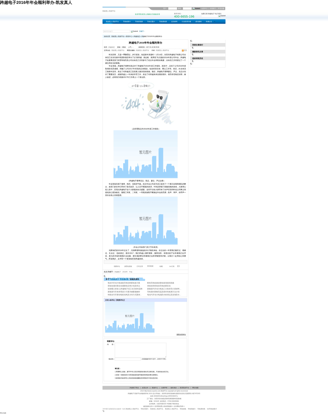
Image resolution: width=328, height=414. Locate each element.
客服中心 (155, 388)
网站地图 (195, 388)
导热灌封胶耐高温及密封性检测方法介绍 (163, 292)
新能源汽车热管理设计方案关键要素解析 (124, 292)
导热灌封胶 (163, 21)
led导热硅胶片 (212, 409)
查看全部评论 (181, 334)
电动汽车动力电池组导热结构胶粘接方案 (124, 283)
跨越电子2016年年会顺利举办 (152, 36)
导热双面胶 (139, 21)
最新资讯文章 (197, 52)
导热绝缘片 (192, 409)
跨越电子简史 (134, 388)
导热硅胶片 (127, 21)
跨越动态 (137, 36)
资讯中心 (129, 36)
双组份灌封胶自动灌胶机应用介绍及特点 (124, 286)
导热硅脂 (183, 409)
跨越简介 (109, 26)
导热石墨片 (151, 21)
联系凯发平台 (220, 12)
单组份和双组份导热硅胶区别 (159, 286)
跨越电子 (118, 272)
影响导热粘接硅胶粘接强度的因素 (160, 283)
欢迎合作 (145, 388)
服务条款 (174, 388)
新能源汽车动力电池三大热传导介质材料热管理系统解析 (169, 289)
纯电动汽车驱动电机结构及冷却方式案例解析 (126, 295)
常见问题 (221, 8)
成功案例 (198, 21)
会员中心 (204, 8)
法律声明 (164, 388)
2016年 (125, 272)
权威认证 (209, 21)
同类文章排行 (197, 45)
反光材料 (174, 21)
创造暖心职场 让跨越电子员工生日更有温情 (125, 289)
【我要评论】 (120, 300)
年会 (130, 272)
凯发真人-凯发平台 (108, 11)
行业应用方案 (186, 21)
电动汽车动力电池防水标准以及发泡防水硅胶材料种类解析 (170, 295)
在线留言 (213, 8)
